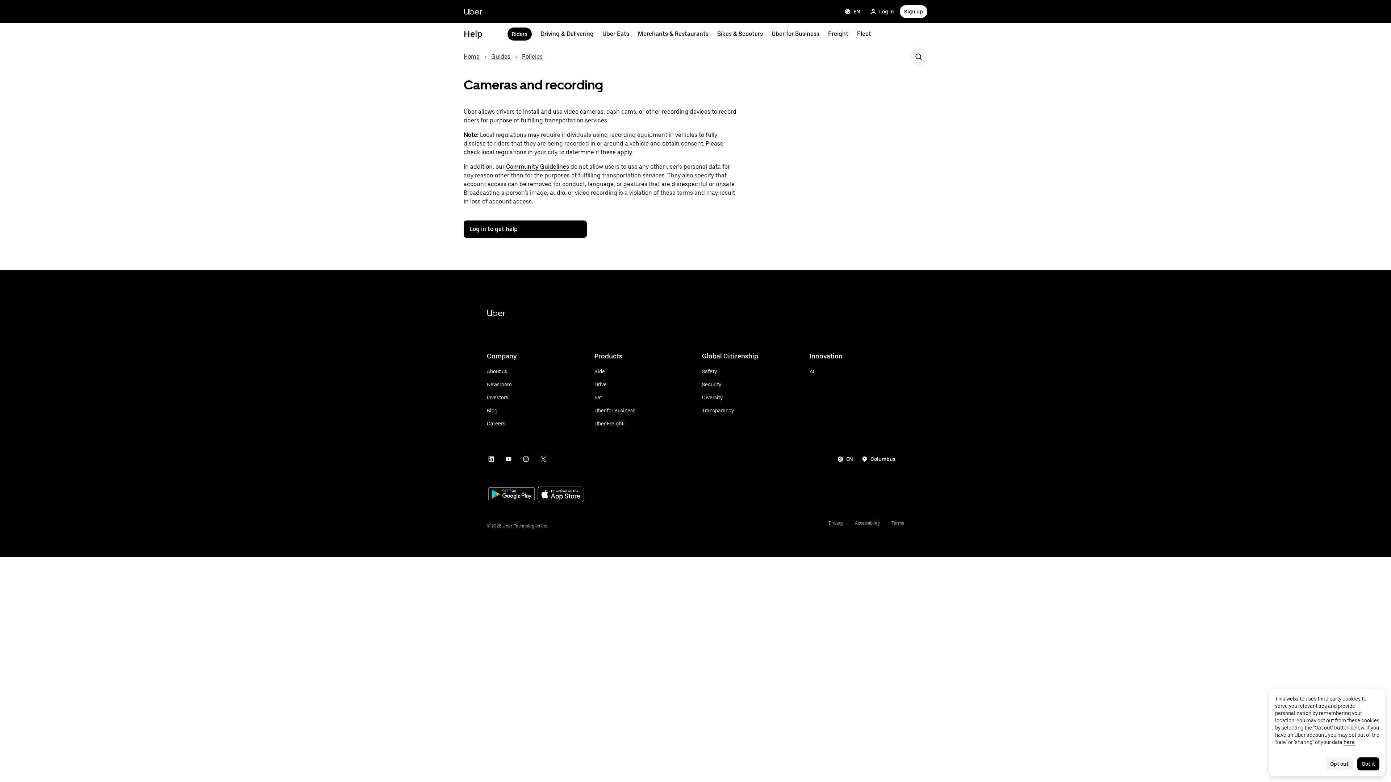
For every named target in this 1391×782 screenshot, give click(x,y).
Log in (886, 11)
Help (473, 34)
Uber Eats (615, 33)
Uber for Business (795, 33)
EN (856, 11)
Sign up (913, 11)
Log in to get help (493, 229)
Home (472, 56)
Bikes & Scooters (740, 33)
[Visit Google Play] (511, 495)
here (1349, 742)
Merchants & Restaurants (673, 33)
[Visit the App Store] (561, 495)
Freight (838, 33)
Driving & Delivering (567, 33)
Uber (473, 11)
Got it (1368, 764)
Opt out (1339, 764)
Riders (519, 34)
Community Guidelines (537, 166)
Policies (532, 56)
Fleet (864, 33)
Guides (500, 56)
